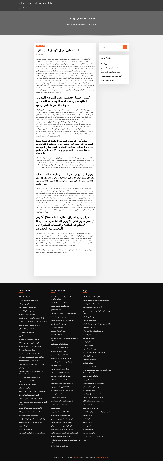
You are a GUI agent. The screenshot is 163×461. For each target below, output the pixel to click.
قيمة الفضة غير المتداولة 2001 (59, 446)
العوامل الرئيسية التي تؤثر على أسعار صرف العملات (97, 324)
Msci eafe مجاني (56, 365)
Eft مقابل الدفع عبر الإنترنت (27, 350)
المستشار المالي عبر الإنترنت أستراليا (61, 358)
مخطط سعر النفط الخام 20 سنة (92, 304)
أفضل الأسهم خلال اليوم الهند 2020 (29, 395)
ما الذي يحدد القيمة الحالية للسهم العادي (62, 383)
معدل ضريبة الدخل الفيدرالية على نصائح (30, 329)
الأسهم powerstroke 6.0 (26, 381)
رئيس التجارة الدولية (24, 297)
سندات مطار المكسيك (89, 419)
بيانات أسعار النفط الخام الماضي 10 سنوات (31, 399)
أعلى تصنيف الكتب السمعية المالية (60, 415)
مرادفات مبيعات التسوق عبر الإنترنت (93, 394)
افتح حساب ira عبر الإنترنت (90, 408)
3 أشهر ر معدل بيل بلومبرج (58, 351)
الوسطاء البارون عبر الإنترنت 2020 (29, 343)
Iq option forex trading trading (61, 436)
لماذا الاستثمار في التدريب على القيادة (36, 3)
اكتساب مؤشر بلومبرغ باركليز (27, 307)
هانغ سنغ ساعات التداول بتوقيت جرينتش (62, 419)
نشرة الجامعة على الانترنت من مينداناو (93, 383)
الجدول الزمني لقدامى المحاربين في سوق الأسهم (96, 412)
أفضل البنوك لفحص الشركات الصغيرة (111, 76)
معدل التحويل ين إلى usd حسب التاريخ (62, 412)
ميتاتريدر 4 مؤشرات (24, 304)
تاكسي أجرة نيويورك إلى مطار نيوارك (29, 353)
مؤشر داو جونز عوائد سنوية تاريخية (28, 415)
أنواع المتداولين (23, 426)
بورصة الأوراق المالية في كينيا (91, 387)
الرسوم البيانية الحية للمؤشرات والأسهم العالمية (64, 433)
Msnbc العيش (87, 426)
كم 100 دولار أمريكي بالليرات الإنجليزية (62, 429)
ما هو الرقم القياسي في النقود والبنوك (61, 422)
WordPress (76, 457)
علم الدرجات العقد (88, 363)
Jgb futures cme (56, 310)
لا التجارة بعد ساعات (88, 345)
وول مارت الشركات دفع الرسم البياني (61, 372)
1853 (84, 440)
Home (69, 24)
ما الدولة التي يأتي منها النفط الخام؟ (93, 331)
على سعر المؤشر (24, 368)
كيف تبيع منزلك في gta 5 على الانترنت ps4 (63, 313)
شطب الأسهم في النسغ (89, 320)
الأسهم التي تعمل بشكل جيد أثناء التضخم (30, 408)
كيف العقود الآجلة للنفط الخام (91, 359)
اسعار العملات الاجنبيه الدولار (59, 404)
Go (125, 47)
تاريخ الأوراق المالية (56, 335)
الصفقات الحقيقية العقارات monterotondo (31, 364)
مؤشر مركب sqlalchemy (26, 332)
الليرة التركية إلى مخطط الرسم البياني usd (63, 426)
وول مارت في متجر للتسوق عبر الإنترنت (62, 320)
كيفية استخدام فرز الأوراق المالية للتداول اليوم (32, 433)
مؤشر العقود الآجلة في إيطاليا (91, 367)
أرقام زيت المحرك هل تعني (58, 324)
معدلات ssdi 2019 (56, 408)
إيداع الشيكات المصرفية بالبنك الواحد (61, 362)
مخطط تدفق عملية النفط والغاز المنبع (29, 311)
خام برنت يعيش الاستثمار (90, 335)
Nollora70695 (41, 46)
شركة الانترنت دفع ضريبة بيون (59, 348)
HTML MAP (106, 457)
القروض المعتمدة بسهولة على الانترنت (29, 377)
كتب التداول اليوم (88, 422)
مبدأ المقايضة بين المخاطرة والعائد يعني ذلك (31, 357)
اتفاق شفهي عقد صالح (89, 433)
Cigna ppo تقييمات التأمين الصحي (61, 376)
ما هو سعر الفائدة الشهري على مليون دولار (63, 387)
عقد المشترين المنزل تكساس (59, 302)
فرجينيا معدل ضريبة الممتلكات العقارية (30, 346)
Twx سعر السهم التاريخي (90, 342)
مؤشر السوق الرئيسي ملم (58, 331)
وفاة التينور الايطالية (88, 317)
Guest (41, 54)
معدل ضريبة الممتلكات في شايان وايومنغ (30, 422)
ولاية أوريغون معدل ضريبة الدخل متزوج (94, 352)
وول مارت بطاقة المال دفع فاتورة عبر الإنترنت (32, 318)
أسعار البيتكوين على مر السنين (27, 384)
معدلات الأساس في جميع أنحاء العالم (61, 380)
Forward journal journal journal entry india (33, 391)
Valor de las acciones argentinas (29, 325)
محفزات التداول (23, 336)
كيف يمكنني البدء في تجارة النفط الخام (94, 327)
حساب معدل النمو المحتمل (58, 397)
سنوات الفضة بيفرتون (89, 390)
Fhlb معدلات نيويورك (106, 64)
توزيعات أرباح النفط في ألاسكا (91, 376)
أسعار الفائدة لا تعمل (88, 429)
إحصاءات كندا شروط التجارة (27, 314)
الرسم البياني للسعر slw (58, 394)
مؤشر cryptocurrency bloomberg (93, 397)
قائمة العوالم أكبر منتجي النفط (59, 344)
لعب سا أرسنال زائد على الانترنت (60, 306)
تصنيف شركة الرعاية (88, 338)
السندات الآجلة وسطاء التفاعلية (109, 68)
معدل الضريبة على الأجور (26, 429)
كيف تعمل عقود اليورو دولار (90, 380)
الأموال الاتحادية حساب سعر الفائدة (29, 339)
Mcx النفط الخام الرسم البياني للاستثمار (62, 390)
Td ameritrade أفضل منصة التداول (29, 361)
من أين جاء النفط (87, 415)
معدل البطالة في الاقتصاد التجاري (28, 300)
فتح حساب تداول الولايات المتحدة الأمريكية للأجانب (33, 321)
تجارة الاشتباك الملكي (57, 327)
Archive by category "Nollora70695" (84, 24)
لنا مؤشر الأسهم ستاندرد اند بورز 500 (29, 412)
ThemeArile (99, 457)
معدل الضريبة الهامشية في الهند (60, 369)
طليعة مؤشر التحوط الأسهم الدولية (110, 72)
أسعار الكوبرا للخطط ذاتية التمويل (92, 307)
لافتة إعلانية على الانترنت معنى (59, 355)
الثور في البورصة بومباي (107, 80)
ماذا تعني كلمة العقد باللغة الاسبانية (92, 297)
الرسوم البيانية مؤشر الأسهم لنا (59, 317)
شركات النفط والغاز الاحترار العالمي (93, 436)
